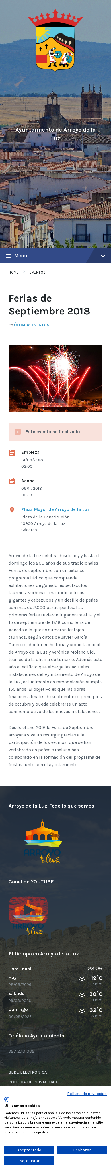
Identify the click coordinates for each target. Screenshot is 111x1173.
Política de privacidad (87, 1093)
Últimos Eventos (31, 324)
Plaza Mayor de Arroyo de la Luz (55, 509)
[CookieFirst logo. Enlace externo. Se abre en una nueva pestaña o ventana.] (6, 1099)
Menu (20, 255)
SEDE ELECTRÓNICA (28, 1072)
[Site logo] (55, 72)
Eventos (38, 272)
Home (14, 272)
